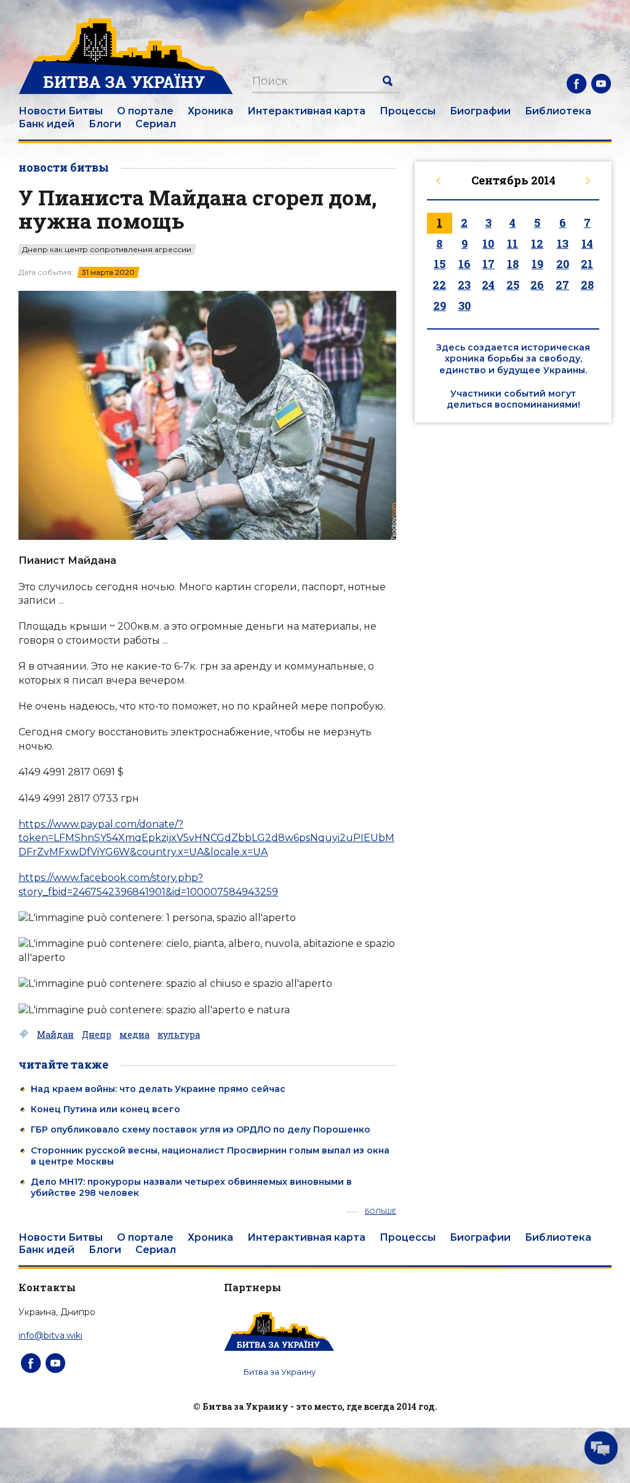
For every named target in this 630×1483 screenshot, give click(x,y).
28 (587, 284)
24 (488, 284)
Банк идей (46, 124)
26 (537, 284)
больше (380, 1212)
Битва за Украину (280, 1372)
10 (488, 243)
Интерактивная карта (306, 111)
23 (464, 284)
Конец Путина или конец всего (105, 1109)
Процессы (408, 111)
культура (179, 1034)
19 (537, 263)
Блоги (105, 124)
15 (439, 263)
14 (587, 243)
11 (512, 243)
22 (439, 284)
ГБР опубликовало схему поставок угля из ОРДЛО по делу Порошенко (200, 1129)
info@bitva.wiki (50, 1335)
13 (562, 243)
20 (562, 263)
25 (512, 284)
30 (464, 305)
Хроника (210, 111)
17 (488, 263)
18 (513, 263)
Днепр (96, 1034)
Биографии (480, 111)
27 (562, 284)
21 (587, 263)
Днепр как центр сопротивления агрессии (106, 249)
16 (464, 263)
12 (537, 243)
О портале (145, 111)
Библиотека (558, 111)
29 (439, 305)
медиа (134, 1034)
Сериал (155, 124)
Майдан (55, 1034)
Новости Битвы (60, 111)
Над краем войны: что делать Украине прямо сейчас (158, 1088)
